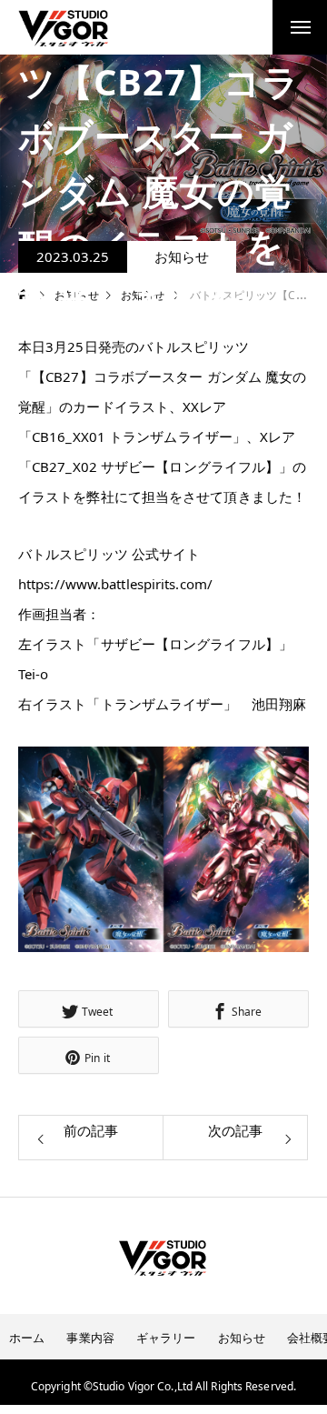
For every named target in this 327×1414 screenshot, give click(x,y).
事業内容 (90, 1337)
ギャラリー (166, 1337)
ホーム (27, 1337)
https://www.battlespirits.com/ (115, 584)
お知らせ (181, 256)
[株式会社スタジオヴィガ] (63, 27)
